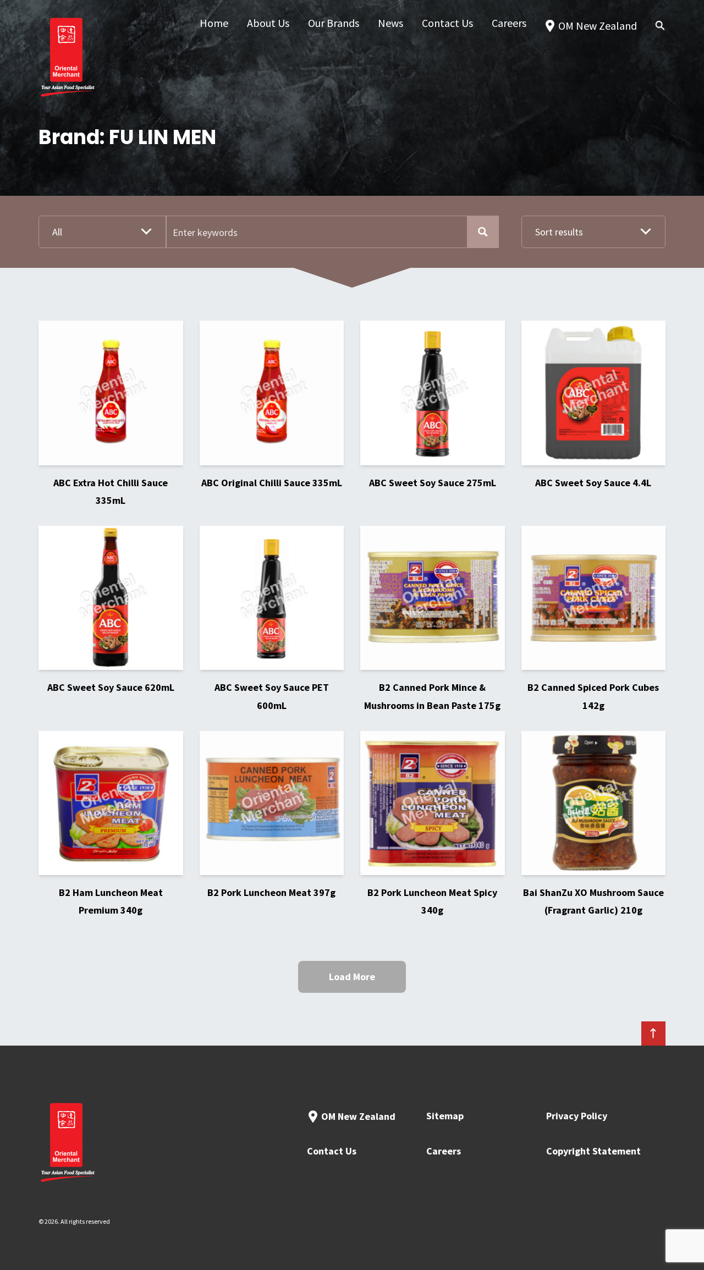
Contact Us (331, 1151)
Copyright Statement (593, 1151)
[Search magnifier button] (482, 232)
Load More (352, 976)
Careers (443, 1151)
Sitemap (445, 1115)
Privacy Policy (576, 1115)
